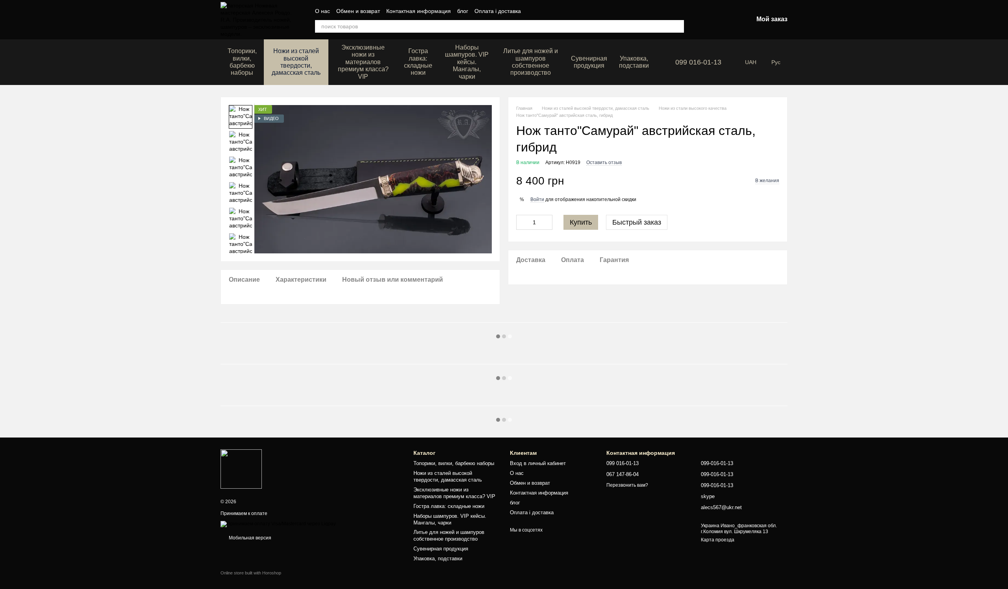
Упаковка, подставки (634, 62)
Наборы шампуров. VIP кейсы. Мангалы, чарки (467, 62)
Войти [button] (537, 199)
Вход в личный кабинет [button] (538, 463)
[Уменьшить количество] (522, 222)
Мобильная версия (249, 538)
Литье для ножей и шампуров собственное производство (530, 62)
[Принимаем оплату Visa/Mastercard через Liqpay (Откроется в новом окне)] (278, 523)
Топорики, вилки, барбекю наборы (242, 62)
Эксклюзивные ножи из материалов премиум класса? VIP (363, 62)
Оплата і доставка (497, 11)
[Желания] (706, 19)
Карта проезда (717, 540)
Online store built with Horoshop (250, 573)
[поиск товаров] (677, 26)
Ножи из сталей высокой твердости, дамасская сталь (296, 62)
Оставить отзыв (604, 162)
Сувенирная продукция (589, 62)
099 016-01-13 (698, 62)
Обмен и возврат (358, 11)
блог (462, 11)
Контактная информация (418, 11)
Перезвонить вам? (627, 485)
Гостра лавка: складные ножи (418, 62)
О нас (322, 11)
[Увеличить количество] (546, 222)
